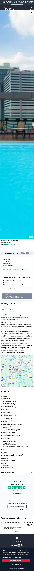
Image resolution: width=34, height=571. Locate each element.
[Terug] (2, 8)
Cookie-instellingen (16, 564)
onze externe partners (13, 551)
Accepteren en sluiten (16, 560)
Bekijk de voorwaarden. (17, 4)
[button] (17, 303)
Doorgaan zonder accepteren (16, 568)
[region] (17, 559)
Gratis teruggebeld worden (17, 506)
